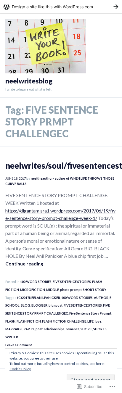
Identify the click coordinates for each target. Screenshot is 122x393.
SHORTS (100, 329)
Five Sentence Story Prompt (90, 313)
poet (39, 329)
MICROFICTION (32, 289)
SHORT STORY (94, 289)
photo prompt (71, 289)
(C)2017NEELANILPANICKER (38, 297)
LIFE (90, 321)
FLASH (10, 321)
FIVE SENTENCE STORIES (72, 282)
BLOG (25, 305)
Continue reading (24, 263)
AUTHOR (101, 297)
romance (72, 329)
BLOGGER (39, 305)
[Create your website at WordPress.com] (61, 6)
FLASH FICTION (29, 321)
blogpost (55, 305)
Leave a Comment (18, 345)
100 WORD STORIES (36, 282)
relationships (54, 329)
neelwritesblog (28, 81)
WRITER (11, 337)
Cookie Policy (20, 369)
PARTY (29, 329)
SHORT (86, 329)
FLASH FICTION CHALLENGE (64, 321)
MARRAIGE (14, 329)
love (98, 321)
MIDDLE (52, 289)
